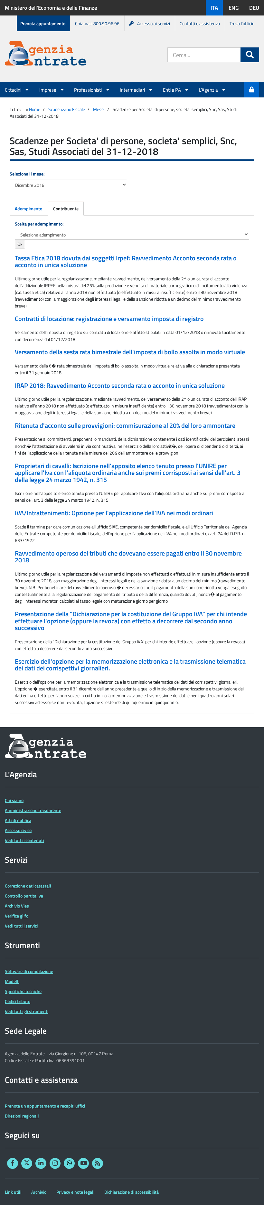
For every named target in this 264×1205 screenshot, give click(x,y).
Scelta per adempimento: (39, 223)
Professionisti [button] (88, 90)
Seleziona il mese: (27, 173)
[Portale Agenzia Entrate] (45, 54)
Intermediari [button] (133, 90)
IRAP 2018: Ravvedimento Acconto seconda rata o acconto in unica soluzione (120, 385)
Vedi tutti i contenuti (24, 840)
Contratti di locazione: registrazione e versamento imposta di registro (109, 319)
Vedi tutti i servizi (21, 925)
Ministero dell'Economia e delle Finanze (51, 8)
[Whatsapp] (69, 1163)
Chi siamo (14, 800)
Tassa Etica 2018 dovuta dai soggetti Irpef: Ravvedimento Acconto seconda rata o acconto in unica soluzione (126, 261)
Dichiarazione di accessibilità (131, 1192)
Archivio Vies (17, 905)
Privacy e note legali (75, 1192)
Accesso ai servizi (153, 23)
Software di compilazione (29, 971)
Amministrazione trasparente (33, 810)
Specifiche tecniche (23, 991)
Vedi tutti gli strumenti (26, 1011)
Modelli (12, 981)
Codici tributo (17, 1001)
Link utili (13, 1192)
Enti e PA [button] (172, 90)
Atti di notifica (18, 820)
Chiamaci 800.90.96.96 (97, 23)
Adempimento (28, 208)
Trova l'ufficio (242, 23)
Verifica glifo (16, 915)
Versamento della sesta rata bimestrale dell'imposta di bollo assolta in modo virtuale (130, 352)
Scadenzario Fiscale (66, 109)
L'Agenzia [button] (209, 90)
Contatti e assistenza (200, 23)
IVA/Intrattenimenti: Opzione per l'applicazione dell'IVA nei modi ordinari (114, 513)
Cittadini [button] (13, 90)
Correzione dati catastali (28, 885)
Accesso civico (18, 830)
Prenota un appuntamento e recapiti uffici (45, 1105)
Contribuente (66, 208)
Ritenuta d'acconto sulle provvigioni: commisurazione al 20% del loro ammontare (125, 425)
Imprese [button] (48, 90)
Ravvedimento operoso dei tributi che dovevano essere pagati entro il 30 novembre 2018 (128, 556)
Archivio (38, 1192)
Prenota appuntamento (42, 23)
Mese (98, 109)
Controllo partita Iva (24, 895)
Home (34, 109)
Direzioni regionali (22, 1115)
